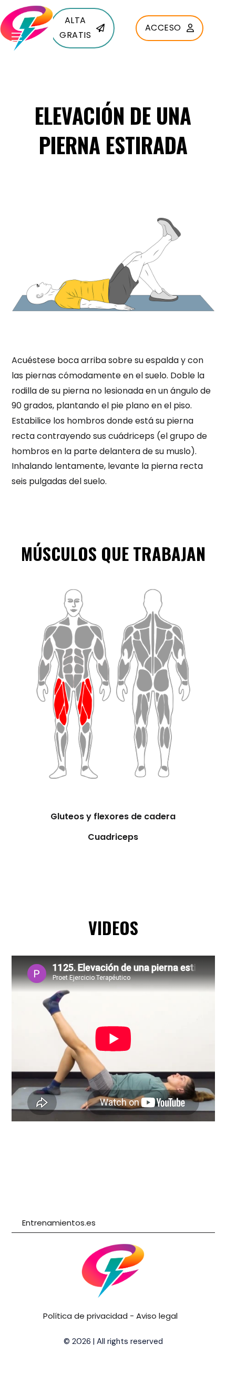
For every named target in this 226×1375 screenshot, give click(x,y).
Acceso (163, 28)
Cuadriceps (113, 837)
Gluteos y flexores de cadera (113, 816)
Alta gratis (75, 28)
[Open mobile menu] (17, 37)
